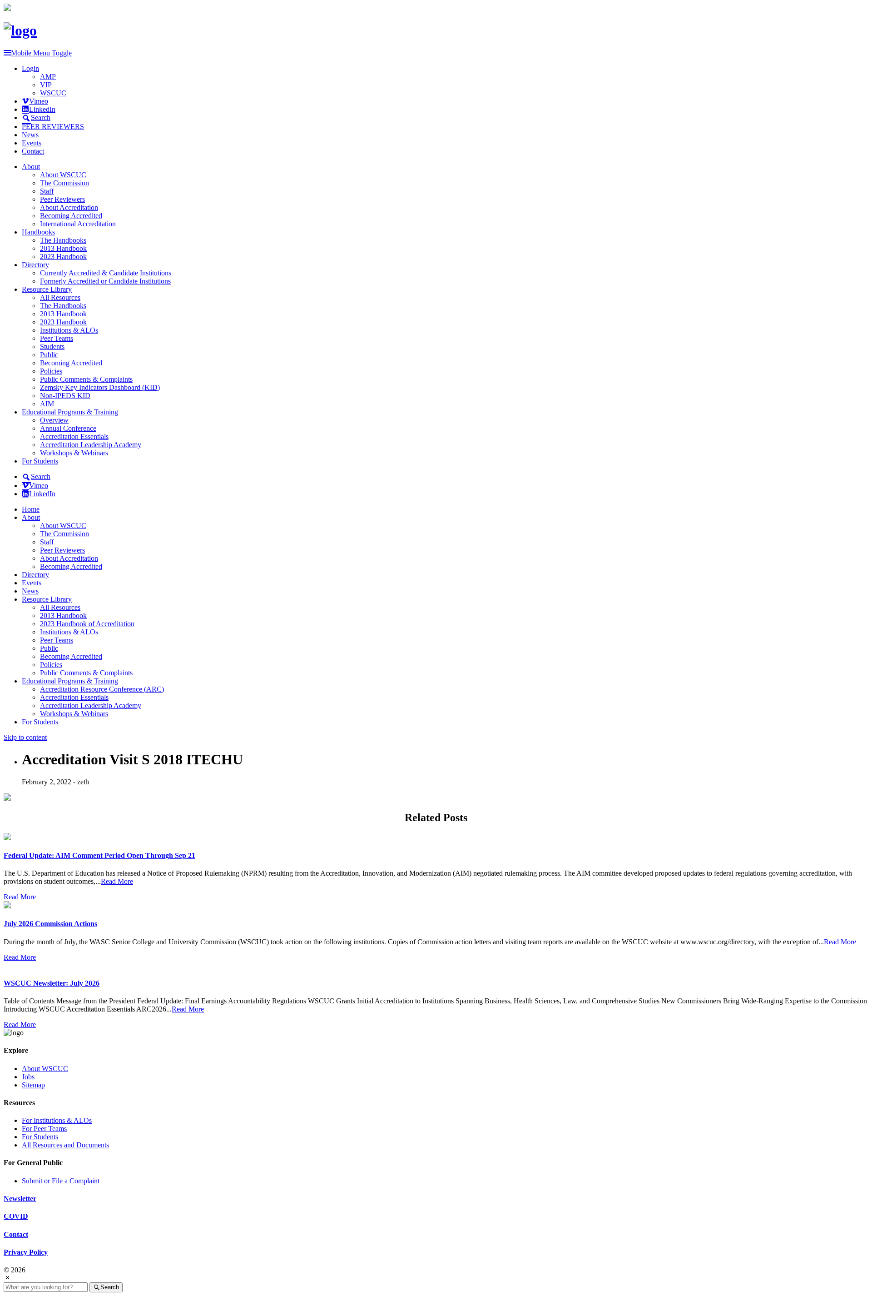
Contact (33, 151)
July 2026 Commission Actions (50, 923)
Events (31, 143)
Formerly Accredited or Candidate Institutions (105, 281)
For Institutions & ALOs (57, 1120)
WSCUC (53, 93)
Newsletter (20, 1198)
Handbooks (38, 232)
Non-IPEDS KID (65, 395)
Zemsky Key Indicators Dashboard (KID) (100, 387)
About (31, 166)
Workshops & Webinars (74, 453)
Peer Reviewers (62, 199)
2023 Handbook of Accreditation (87, 624)
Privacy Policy (26, 1252)
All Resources (60, 297)
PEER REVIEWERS (53, 126)
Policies (51, 371)
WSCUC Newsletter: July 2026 (51, 983)
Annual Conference (68, 428)
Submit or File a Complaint (60, 1181)
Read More (117, 881)
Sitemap (33, 1085)
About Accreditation (69, 207)
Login (30, 68)
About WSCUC (63, 175)
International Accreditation (78, 224)
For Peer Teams (44, 1128)
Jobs (28, 1077)
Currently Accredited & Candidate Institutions (105, 273)
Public (49, 355)
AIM (47, 404)
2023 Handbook (63, 256)
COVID (16, 1216)
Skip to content (25, 737)
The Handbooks (63, 240)
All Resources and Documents (65, 1145)
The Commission (64, 183)
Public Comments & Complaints (86, 379)
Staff (47, 191)
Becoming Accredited (71, 215)
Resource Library (47, 289)
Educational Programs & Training (70, 412)
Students (52, 346)
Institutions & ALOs (69, 330)
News (30, 135)
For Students (40, 461)
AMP (48, 76)
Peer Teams (56, 338)
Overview (54, 420)
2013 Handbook (63, 248)
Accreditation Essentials (74, 436)
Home (31, 509)
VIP (46, 85)
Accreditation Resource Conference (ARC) (102, 689)
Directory (35, 265)
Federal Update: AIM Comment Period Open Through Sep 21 (99, 855)
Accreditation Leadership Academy (90, 445)
